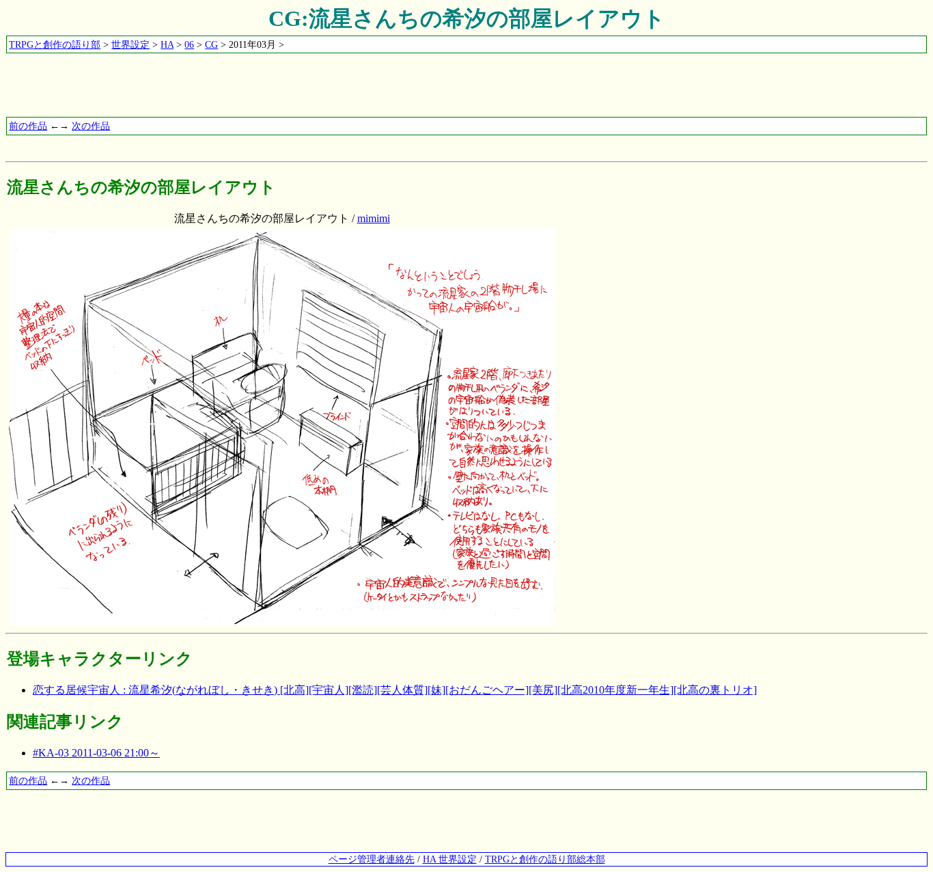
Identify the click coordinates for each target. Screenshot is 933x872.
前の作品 (28, 125)
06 (189, 44)
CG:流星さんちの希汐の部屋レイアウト (466, 18)
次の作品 (91, 125)
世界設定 (130, 44)
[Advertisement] (254, 85)
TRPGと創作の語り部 (54, 44)
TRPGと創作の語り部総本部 (545, 859)
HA (167, 44)
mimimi (373, 218)
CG (211, 44)
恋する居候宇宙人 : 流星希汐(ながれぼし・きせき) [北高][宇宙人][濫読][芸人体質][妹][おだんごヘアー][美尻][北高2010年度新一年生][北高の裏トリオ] (395, 690)
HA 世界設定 (450, 859)
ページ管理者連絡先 (372, 859)
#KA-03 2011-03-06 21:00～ (96, 753)
